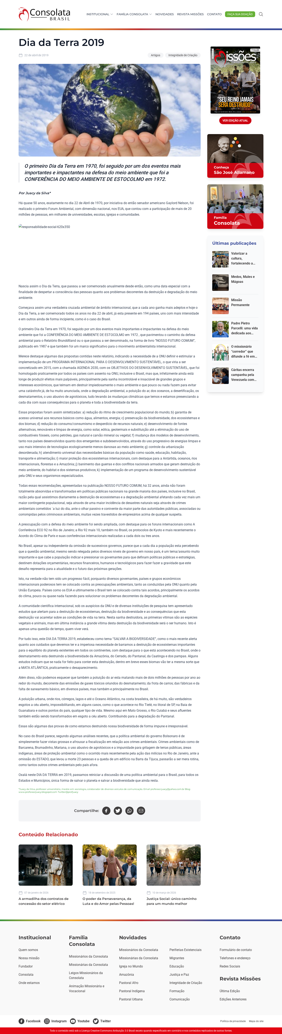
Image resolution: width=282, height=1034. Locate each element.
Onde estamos (29, 983)
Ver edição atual (235, 120)
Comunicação (179, 999)
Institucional (97, 14)
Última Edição (230, 991)
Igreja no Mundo (131, 966)
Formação (176, 991)
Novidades (164, 14)
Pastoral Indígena (132, 991)
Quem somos (28, 950)
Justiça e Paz (179, 975)
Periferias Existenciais (185, 950)
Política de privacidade (233, 1021)
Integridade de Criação (182, 55)
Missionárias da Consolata (88, 965)
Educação (176, 966)
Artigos (155, 55)
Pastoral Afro (128, 983)
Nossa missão (29, 958)
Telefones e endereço (235, 958)
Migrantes (176, 958)
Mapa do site (256, 1021)
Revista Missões (190, 14)
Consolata (26, 975)
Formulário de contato (236, 950)
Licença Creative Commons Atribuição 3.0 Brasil (108, 1030)
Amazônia (126, 975)
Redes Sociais (230, 966)
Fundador (26, 966)
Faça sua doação (240, 14)
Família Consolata (132, 14)
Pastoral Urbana (131, 999)
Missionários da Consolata (88, 956)
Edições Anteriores (233, 999)
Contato (214, 14)
